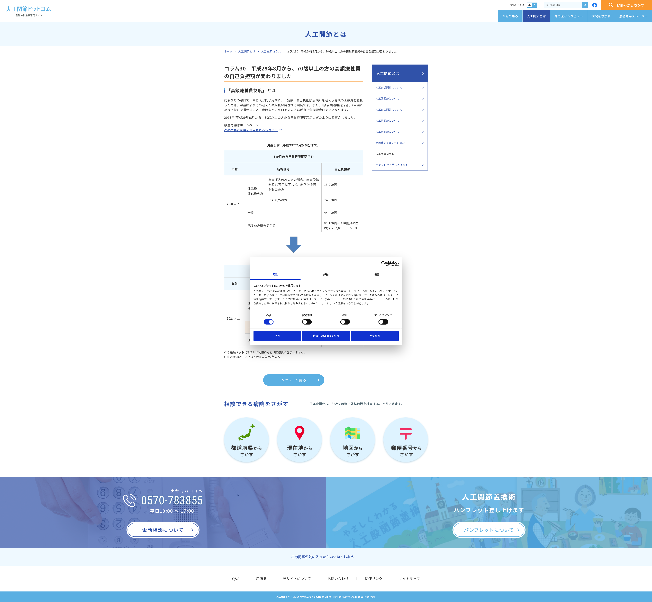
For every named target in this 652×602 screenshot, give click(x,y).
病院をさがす (601, 16)
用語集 (261, 578)
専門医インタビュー (569, 16)
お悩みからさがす (630, 5)
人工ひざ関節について (389, 87)
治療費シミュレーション (390, 142)
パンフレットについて (489, 529)
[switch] (307, 322)
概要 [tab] (376, 274)
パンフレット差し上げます (392, 164)
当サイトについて (297, 578)
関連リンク (373, 578)
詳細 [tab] (326, 274)
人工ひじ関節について (389, 109)
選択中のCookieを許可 (326, 336)
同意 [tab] (275, 274)
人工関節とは (536, 16)
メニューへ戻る (294, 380)
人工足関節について (388, 131)
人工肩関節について (388, 120)
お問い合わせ (338, 578)
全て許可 (375, 336)
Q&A (236, 578)
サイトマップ (409, 578)
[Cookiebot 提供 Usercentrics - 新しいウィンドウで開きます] (384, 263)
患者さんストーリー (633, 16)
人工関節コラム (271, 51)
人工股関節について (388, 98)
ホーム (228, 51)
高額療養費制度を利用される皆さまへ (251, 130)
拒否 (277, 336)
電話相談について (163, 529)
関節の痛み (510, 16)
